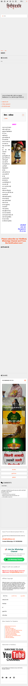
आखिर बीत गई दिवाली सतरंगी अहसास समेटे (12, 421)
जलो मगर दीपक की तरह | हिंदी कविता (11, 448)
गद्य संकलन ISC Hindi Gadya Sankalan (12, 632)
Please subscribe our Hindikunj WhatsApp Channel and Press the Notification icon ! (14, 241)
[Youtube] (2, 1)
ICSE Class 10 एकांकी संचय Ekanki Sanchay (13, 630)
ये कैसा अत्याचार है (6, 104)
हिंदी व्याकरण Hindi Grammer (10, 626)
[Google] (13, 1)
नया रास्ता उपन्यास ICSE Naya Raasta (12, 631)
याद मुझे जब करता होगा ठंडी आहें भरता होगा (12, 407)
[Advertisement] (15, 12)
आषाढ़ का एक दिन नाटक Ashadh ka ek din (13, 635)
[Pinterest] (10, 1)
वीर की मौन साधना (6, 106)
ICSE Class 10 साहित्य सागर (10, 629)
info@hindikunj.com (8, 539)
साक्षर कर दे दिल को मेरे (8, 434)
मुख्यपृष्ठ (14, 477)
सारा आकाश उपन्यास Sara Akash (11, 634)
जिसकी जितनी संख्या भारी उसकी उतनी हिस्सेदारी (13, 461)
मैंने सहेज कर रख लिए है (8, 394)
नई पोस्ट (14, 469)
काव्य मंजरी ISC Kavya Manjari (10, 633)
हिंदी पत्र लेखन (7, 627)
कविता (5, 50)
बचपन (6, 118)
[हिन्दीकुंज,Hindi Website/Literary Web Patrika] (14, 9)
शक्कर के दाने (5, 102)
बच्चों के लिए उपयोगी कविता (9, 637)
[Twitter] (7, 1)
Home (2, 50)
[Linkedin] (15, 1)
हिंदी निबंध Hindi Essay (9, 628)
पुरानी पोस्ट (14, 473)
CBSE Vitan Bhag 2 (9, 636)
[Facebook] (4, 1)
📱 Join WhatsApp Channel (14, 559)
